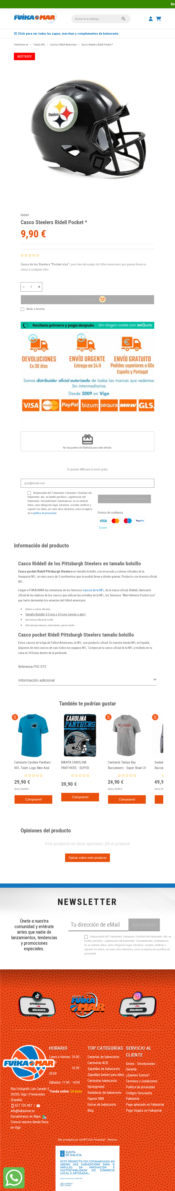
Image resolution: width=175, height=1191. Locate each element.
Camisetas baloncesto (102, 1081)
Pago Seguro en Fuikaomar (144, 1110)
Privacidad (99, 1139)
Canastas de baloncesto (103, 1057)
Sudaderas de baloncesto (104, 1093)
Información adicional (36, 680)
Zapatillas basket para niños (106, 1075)
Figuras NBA (96, 1099)
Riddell (25, 215)
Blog (90, 1110)
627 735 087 (23, 1105)
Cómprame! (87, 299)
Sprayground (96, 1087)
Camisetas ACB (98, 1063)
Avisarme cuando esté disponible (124, 499)
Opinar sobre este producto (87, 857)
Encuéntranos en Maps (26, 1116)
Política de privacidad (140, 1087)
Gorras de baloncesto (102, 1105)
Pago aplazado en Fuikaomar (145, 1105)
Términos (112, 1139)
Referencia (25, 667)
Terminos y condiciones (142, 1081)
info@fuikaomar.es (23, 1111)
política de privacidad (44, 513)
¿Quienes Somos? (138, 1075)
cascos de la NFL (93, 590)
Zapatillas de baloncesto (104, 1069)
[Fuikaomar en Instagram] (138, 1005)
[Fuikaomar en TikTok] (36, 1005)
